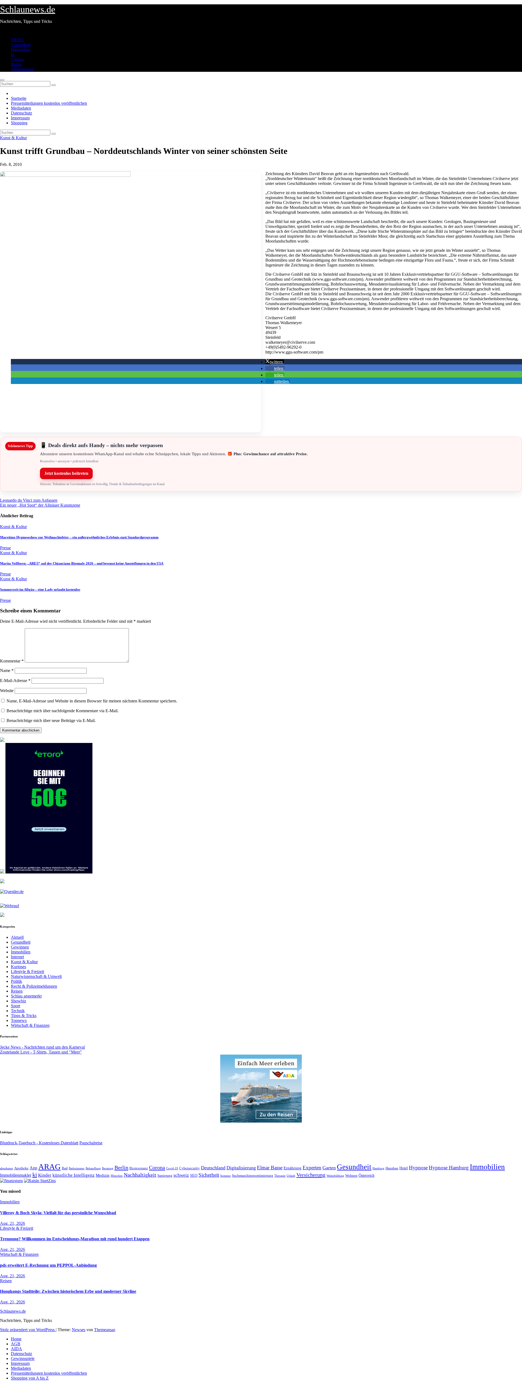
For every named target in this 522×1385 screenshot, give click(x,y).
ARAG (17, 40)
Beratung (107, 1168)
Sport (15, 1005)
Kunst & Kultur (13, 137)
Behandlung (93, 1168)
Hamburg (378, 1168)
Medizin (103, 1175)
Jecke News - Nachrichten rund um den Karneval (42, 1047)
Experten (312, 1167)
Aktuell (17, 937)
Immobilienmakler (15, 1175)
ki (12, 54)
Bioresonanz (138, 1168)
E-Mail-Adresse (15, 680)
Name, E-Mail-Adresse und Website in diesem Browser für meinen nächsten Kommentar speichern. (92, 701)
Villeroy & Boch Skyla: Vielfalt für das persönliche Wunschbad (58, 1212)
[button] (274, 362)
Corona (17, 59)
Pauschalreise (90, 1143)
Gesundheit (20, 44)
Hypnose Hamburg (449, 1167)
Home (16, 1339)
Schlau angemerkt (26, 996)
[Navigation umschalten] (2, 80)
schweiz (181, 1175)
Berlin (16, 64)
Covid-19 (172, 1168)
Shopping (19, 122)
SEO (193, 1175)
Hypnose (418, 1167)
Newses (78, 1329)
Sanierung (164, 1175)
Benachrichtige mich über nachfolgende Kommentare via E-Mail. (63, 710)
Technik (18, 1010)
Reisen (17, 991)
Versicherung (22, 69)
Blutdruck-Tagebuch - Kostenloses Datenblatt (39, 1143)
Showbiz (18, 1001)
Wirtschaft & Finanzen (30, 1025)
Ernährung (293, 1168)
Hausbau (392, 1168)
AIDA (16, 1348)
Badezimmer (77, 1168)
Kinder (44, 1175)
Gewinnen (20, 947)
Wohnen (351, 1176)
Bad (65, 1168)
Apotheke (21, 1168)
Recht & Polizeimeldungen (34, 986)
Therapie (279, 1175)
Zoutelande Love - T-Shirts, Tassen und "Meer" (41, 1052)
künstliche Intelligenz (73, 1175)
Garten (329, 1167)
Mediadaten (21, 108)
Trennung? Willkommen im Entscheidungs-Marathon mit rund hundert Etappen (75, 1239)
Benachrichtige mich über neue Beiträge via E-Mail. (51, 720)
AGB (15, 1343)
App (33, 1168)
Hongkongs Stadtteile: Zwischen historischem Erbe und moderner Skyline (68, 1291)
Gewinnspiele (23, 1358)
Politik (16, 981)
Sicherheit (208, 1175)
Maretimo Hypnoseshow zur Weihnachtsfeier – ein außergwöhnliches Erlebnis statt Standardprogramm (79, 537)
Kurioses (18, 966)
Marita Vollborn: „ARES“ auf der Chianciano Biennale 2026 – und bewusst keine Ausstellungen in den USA (81, 563)
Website (7, 690)
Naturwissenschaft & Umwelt (36, 976)
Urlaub (291, 1175)
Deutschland (213, 1167)
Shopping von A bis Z (30, 1378)
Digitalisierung (241, 1167)
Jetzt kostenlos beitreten (66, 473)
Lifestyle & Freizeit (27, 971)
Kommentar (12, 661)
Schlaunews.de (27, 9)
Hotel (403, 1168)
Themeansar (104, 1329)
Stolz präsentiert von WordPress (28, 1329)
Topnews (19, 1020)
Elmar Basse (269, 1167)
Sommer (225, 1175)
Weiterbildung (335, 1175)
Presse (5, 548)
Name (7, 670)
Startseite (18, 98)
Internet (17, 957)
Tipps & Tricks (23, 1015)
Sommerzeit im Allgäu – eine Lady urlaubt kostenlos (40, 589)
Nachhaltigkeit (140, 1175)
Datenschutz (21, 113)
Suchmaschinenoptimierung (252, 1176)
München (117, 1175)
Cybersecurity (189, 1168)
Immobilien (20, 49)
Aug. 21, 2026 (12, 1223)
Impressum (20, 118)
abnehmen (6, 1168)
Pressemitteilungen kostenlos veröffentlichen (49, 103)
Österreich (366, 1175)
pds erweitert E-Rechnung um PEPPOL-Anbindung (48, 1265)
